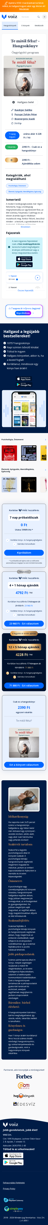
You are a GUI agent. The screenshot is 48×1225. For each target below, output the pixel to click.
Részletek (24, 9)
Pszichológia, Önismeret (17, 186)
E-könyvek (25, 25)
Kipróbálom (23, 313)
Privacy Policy (9, 1188)
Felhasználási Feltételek (14, 1182)
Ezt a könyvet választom (24, 764)
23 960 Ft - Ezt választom (24, 623)
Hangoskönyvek (10, 25)
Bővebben (25, 226)
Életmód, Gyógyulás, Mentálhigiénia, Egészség (25, 192)
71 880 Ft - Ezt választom (24, 685)
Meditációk (39, 25)
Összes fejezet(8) (25, 290)
